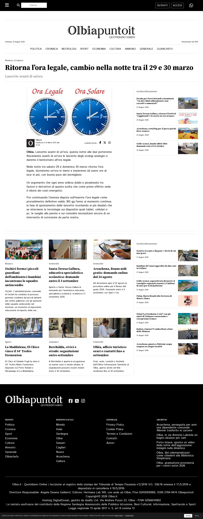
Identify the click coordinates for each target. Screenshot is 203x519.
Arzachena (63, 457)
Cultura (115, 49)
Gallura (60, 461)
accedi (177, 5)
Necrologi (69, 49)
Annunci (130, 49)
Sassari (60, 443)
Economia (99, 49)
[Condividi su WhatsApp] (191, 5)
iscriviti (162, 5)
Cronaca (52, 49)
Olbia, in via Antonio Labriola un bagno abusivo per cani (177, 436)
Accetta (188, 516)
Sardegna (62, 434)
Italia (59, 429)
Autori (110, 443)
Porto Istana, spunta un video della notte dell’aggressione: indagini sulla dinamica (175, 445)
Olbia (59, 438)
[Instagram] (83, 401)
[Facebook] (70, 401)
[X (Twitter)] (77, 401)
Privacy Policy (115, 425)
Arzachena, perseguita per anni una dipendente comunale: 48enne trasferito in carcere (176, 428)
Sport (84, 49)
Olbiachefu (165, 49)
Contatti (111, 438)
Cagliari (61, 447)
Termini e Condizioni (119, 434)
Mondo (60, 425)
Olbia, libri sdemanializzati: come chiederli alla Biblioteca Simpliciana (175, 456)
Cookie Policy (114, 429)
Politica (36, 49)
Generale (146, 49)
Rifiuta (197, 516)
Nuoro (60, 452)
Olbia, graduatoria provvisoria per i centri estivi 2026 (175, 464)
